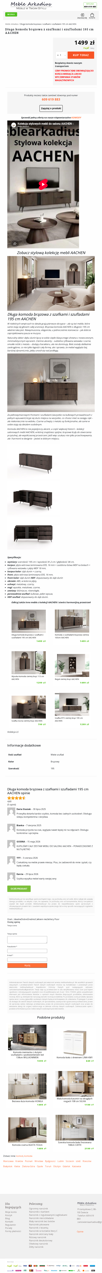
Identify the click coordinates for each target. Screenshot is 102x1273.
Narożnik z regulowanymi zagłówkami (48, 1214)
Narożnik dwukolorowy (40, 1240)
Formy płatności (13, 1231)
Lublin (61, 1161)
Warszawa (8, 1161)
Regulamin (10, 1224)
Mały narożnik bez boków (42, 1221)
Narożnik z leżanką (38, 1227)
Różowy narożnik (37, 1237)
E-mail (10, 955)
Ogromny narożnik (38, 1208)
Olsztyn (57, 1166)
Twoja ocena (12, 925)
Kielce (17, 1166)
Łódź (78, 1161)
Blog (7, 1218)
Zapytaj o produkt (51, 108)
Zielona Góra (28, 1166)
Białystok (7, 1166)
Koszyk (8, 1215)
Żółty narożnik (36, 1246)
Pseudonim (12, 946)
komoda (28, 1156)
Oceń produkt (19, 888)
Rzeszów (87, 1161)
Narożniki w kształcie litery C (43, 1230)
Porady (8, 1228)
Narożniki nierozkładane (41, 1218)
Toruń (48, 1166)
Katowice (76, 1166)
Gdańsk (66, 1166)
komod (19, 1156)
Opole (40, 1166)
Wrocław (39, 1161)
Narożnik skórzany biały (41, 1234)
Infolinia (90, 5)
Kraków (19, 1161)
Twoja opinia (12, 934)
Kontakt (9, 1221)
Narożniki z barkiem (39, 1211)
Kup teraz (81, 55)
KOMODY (76, 117)
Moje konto (11, 1212)
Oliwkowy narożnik (38, 1243)
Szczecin (70, 1161)
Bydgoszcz (50, 1161)
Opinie (80, 1231)
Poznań (29, 1161)
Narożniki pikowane (39, 1224)
